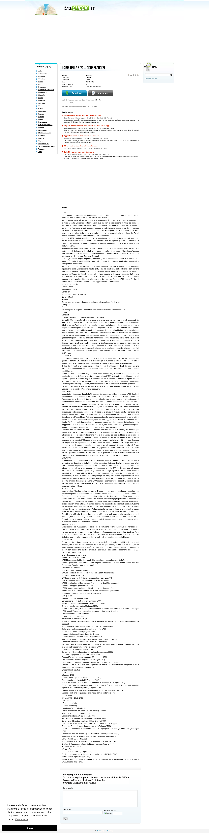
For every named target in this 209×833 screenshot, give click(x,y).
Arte (40, 71)
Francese (41, 100)
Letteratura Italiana (45, 125)
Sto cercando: (68, 788)
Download (77, 93)
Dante (40, 81)
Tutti (40, 152)
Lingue (41, 127)
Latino (40, 119)
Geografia (42, 106)
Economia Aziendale (46, 90)
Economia (42, 87)
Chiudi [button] (29, 828)
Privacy (110, 831)
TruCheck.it (101, 831)
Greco (40, 108)
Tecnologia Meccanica (46, 146)
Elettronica (42, 92)
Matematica (42, 130)
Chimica (41, 79)
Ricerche (41, 135)
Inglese (41, 114)
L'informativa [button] (21, 819)
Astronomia (42, 73)
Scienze (41, 138)
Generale (41, 103)
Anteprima (103, 93)
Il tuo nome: (67, 810)
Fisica (40, 98)
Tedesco (41, 149)
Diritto (40, 84)
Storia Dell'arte (43, 143)
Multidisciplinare (44, 133)
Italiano (41, 116)
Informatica (42, 111)
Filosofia (41, 95)
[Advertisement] (104, 41)
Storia (40, 141)
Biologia (41, 76)
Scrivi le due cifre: (110, 810)
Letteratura (42, 122)
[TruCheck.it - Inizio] (65, 8)
